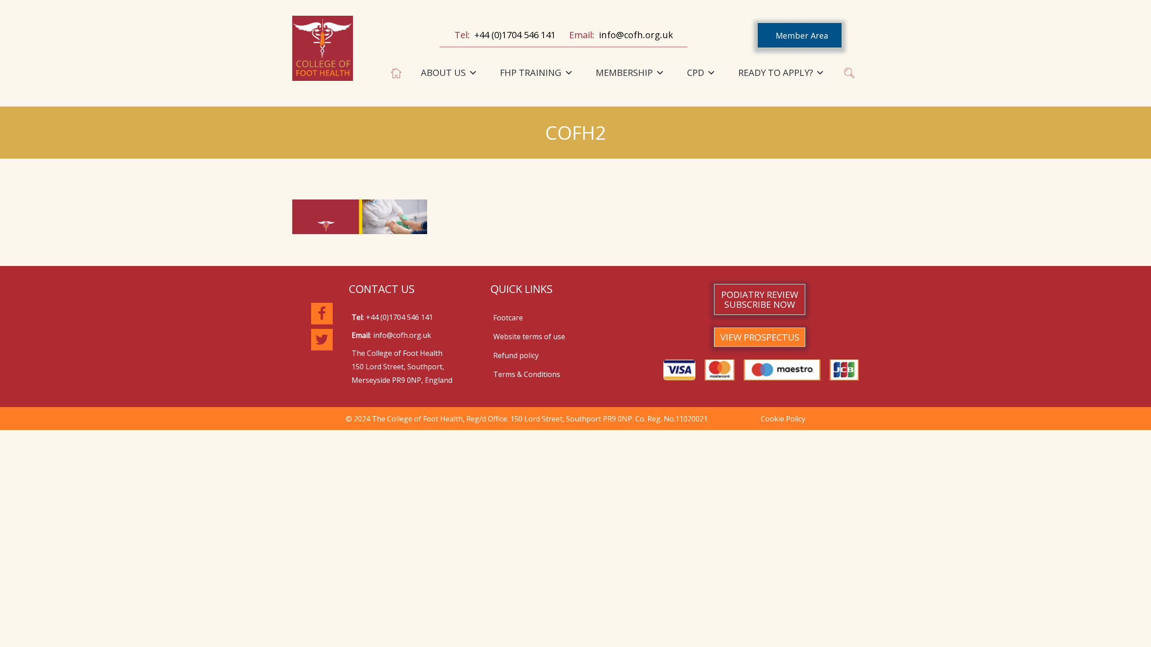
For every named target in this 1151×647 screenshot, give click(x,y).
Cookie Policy (783, 419)
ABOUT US (443, 72)
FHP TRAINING (531, 72)
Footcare (508, 318)
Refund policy (516, 355)
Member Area (802, 35)
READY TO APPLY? (775, 72)
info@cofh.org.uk (636, 35)
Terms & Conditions (526, 374)
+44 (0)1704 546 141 (515, 35)
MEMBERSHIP (624, 72)
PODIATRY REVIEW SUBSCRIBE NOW (759, 299)
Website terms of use (529, 336)
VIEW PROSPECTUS (759, 337)
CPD (695, 72)
